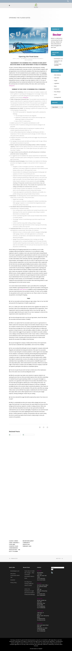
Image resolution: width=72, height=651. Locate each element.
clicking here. (12, 85)
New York (39, 570)
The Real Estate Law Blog (57, 64)
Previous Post (14, 558)
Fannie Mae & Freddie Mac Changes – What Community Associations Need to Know (29, 574)
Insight (55, 80)
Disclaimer (12, 580)
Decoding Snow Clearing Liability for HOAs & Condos (28, 583)
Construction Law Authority (58, 61)
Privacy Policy (13, 582)
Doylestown (40, 623)
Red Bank (39, 583)
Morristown (39, 598)
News (55, 86)
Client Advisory (57, 75)
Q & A (55, 94)
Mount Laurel (40, 611)
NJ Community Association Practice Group (32, 58)
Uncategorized (28, 60)
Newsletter (56, 89)
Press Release (57, 91)
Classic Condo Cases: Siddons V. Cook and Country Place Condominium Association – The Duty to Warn (14, 546)
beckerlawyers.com (58, 58)
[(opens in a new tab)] (15, 486)
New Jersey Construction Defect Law (15, 575)
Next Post (58, 558)
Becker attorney (23, 289)
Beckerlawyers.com (14, 571)
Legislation (56, 83)
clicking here (25, 97)
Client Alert (56, 77)
